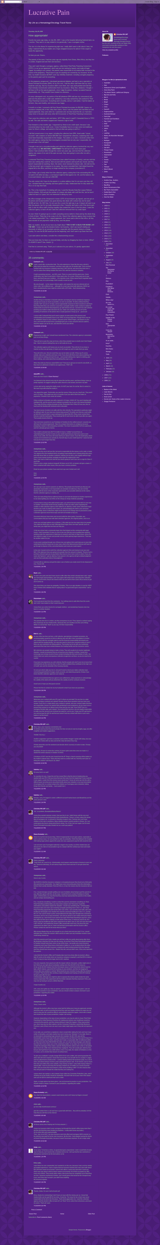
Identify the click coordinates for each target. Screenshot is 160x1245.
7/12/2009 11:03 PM (40, 995)
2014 (106, 227)
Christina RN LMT (39, 724)
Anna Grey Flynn (109, 90)
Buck (35, 573)
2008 (106, 375)
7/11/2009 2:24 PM (40, 802)
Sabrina (36, 769)
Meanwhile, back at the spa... (110, 336)
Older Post (91, 1214)
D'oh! (107, 294)
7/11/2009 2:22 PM (40, 789)
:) (106, 275)
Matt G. (106, 138)
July (107, 262)
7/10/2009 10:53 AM (40, 326)
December (109, 244)
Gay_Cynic (107, 121)
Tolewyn (106, 167)
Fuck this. (109, 346)
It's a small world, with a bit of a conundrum (110, 309)
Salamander (108, 155)
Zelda (35, 1147)
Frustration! (109, 284)
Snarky (106, 159)
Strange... (109, 351)
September (109, 255)
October (108, 252)
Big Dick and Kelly (110, 95)
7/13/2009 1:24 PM (40, 1156)
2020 (106, 211)
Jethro (106, 128)
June (108, 358)
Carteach (37, 262)
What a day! (109, 300)
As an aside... (110, 340)
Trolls (107, 354)
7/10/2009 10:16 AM (40, 291)
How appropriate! (110, 325)
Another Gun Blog (109, 183)
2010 (106, 238)
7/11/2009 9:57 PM (40, 828)
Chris (105, 107)
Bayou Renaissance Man (112, 187)
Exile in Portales (109, 194)
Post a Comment (36, 1210)
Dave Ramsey (53, 376)
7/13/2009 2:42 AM (40, 1098)
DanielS (106, 109)
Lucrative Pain (49, 12)
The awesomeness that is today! (110, 270)
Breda (106, 99)
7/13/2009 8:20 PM (40, 1206)
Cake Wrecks (108, 392)
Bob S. (36, 633)
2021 (106, 208)
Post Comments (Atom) (44, 1217)
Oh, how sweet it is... (110, 303)
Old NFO (107, 147)
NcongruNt (107, 143)
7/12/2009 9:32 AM (40, 869)
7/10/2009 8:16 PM (40, 718)
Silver (106, 157)
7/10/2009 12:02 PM (40, 442)
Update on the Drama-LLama (110, 319)
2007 (106, 378)
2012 (106, 233)
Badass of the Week (110, 389)
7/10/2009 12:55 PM (40, 478)
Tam (105, 164)
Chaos (106, 104)
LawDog (106, 133)
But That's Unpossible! (111, 190)
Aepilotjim (107, 83)
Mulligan (107, 140)
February (109, 369)
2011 (106, 236)
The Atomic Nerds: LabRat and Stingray (116, 92)
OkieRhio (107, 145)
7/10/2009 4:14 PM (40, 612)
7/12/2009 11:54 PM (40, 1086)
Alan (105, 85)
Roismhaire (37, 598)
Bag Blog (107, 185)
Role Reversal (110, 265)
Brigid (106, 102)
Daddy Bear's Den (110, 192)
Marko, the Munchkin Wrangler (113, 135)
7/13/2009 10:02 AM (40, 1141)
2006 (106, 380)
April (107, 363)
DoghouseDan (108, 111)
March (108, 366)
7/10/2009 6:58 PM (40, 690)
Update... (109, 297)
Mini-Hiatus (109, 349)
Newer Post (32, 1214)
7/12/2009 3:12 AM (40, 851)
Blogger (88, 1230)
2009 (106, 241)
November (109, 248)
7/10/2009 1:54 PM (40, 566)
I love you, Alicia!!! (109, 331)
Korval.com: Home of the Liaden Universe (117, 399)
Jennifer (106, 126)
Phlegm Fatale (108, 150)
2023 (106, 205)
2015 (106, 225)
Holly (105, 123)
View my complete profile (110, 50)
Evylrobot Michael (109, 114)
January (109, 371)
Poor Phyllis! (110, 315)
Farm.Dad (107, 116)
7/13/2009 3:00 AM (40, 1115)
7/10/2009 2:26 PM (40, 592)
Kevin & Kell (108, 397)
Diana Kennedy (39, 834)
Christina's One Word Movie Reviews (110, 289)
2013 (106, 230)
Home (62, 1214)
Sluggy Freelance (109, 401)
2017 (106, 219)
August (108, 260)
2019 (106, 214)
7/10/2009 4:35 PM (40, 627)
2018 (106, 216)
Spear (106, 162)
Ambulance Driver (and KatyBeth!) (115, 87)
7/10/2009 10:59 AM (40, 367)
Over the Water (108, 197)
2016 (106, 222)
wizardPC (37, 374)
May (107, 360)
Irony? (108, 343)
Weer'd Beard (108, 169)
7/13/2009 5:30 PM (40, 1182)
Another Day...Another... (111, 180)
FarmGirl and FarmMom (111, 119)
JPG (105, 131)
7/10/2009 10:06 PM (40, 763)
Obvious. (108, 278)
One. (107, 281)
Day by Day (107, 394)
